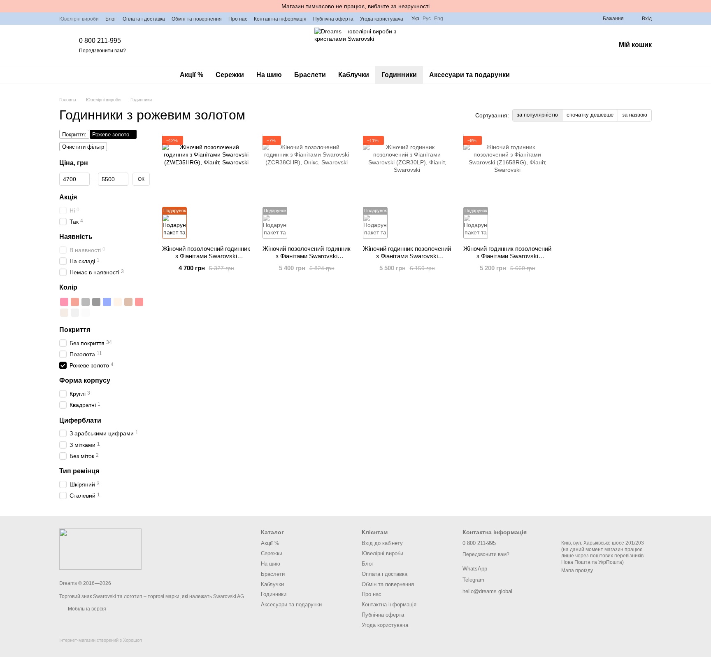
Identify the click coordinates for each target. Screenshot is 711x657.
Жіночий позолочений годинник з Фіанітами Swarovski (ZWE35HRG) (206, 256)
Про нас (237, 19)
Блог (110, 19)
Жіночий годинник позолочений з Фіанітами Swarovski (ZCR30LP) (407, 256)
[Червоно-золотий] (75, 302)
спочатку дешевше (590, 115)
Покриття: (74, 134)
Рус (427, 18)
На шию (269, 74)
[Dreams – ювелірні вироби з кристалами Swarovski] (100, 549)
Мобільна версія (86, 609)
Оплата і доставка (144, 19)
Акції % (191, 74)
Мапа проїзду (577, 570)
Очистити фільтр (83, 147)
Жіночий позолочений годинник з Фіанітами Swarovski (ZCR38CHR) (307, 256)
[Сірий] (86, 302)
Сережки (230, 74)
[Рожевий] (64, 302)
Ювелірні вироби (79, 19)
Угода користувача (381, 19)
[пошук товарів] (530, 75)
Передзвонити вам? (102, 51)
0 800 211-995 (100, 40)
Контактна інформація (280, 19)
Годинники (399, 74)
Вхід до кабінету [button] (382, 543)
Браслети (310, 74)
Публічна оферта (333, 19)
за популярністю (537, 115)
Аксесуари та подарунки (469, 74)
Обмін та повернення (197, 19)
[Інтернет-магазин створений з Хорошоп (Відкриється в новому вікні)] (100, 647)
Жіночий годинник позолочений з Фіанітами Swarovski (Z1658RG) (507, 256)
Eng (438, 18)
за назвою (634, 115)
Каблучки (353, 74)
